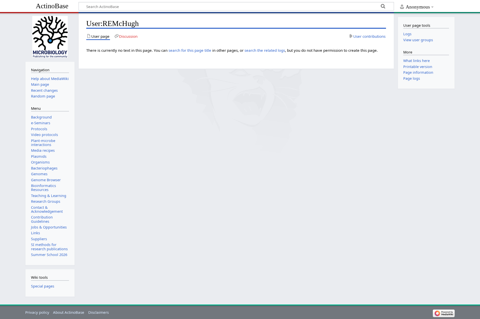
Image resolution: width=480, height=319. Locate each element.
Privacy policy (37, 312)
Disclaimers (98, 312)
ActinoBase (52, 6)
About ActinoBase (68, 312)
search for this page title (189, 50)
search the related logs (264, 50)
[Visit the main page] (50, 37)
